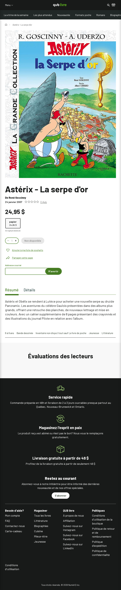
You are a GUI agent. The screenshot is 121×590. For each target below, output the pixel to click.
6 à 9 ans (9, 332)
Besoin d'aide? (14, 510)
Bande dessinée (25, 332)
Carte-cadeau (13, 531)
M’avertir (53, 271)
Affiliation (69, 520)
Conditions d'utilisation (12, 567)
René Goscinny (17, 197)
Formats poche (83, 14)
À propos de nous (73, 515)
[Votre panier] (113, 5)
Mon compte (12, 515)
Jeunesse (94, 332)
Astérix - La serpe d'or (22, 25)
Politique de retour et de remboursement (103, 532)
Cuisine (38, 531)
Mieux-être (40, 536)
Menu (8, 5)
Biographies (41, 526)
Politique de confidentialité (101, 553)
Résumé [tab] (12, 290)
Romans (100, 14)
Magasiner (40, 510)
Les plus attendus (42, 14)
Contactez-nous (15, 526)
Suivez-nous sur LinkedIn (73, 546)
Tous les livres (42, 515)
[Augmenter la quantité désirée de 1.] (16, 241)
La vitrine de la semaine (16, 14)
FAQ (7, 520)
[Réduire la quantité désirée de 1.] (7, 241)
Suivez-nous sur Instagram (73, 528)
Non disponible (32, 240)
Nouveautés (63, 14)
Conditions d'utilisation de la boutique (102, 519)
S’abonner (60, 495)
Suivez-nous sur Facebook (73, 537)
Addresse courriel (13, 265)
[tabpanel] (60, 310)
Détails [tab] (29, 290)
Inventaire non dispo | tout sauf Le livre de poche (61, 332)
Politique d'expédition (99, 543)
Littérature (107, 332)
